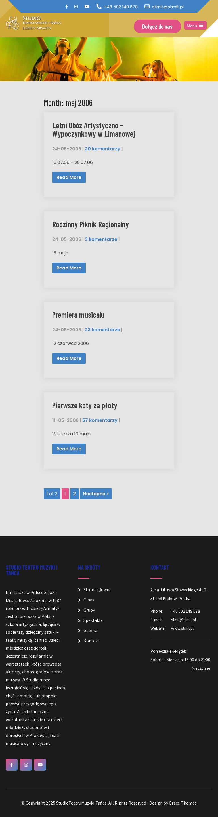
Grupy (89, 610)
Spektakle (93, 620)
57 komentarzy (100, 420)
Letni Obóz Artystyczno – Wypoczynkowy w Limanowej (93, 129)
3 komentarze (101, 239)
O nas (88, 600)
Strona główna (97, 590)
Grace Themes (183, 803)
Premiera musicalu (78, 314)
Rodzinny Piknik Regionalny (90, 224)
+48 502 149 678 (121, 7)
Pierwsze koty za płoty (84, 405)
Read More (68, 177)
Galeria (90, 630)
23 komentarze (102, 330)
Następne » (96, 493)
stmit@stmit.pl (168, 7)
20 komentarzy (102, 149)
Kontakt (91, 641)
